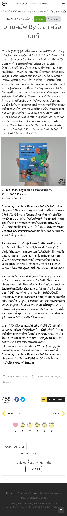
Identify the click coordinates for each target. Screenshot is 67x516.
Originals (22, 493)
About (23, 497)
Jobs (43, 497)
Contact (33, 497)
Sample (43, 493)
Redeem (54, 493)
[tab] (15, 446)
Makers (12, 4)
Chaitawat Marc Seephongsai (46, 3)
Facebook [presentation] (28, 454)
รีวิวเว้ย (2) (22, 3)
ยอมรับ (39, 19)
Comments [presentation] (14, 446)
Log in (35, 469)
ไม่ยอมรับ (53, 19)
